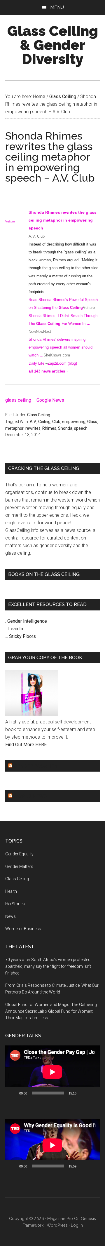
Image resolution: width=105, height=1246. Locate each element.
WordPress (57, 1225)
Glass (92, 421)
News (10, 916)
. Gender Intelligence (26, 621)
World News (30, 796)
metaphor (14, 428)
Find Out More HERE (26, 744)
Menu (57, 7)
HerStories (15, 904)
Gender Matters (19, 866)
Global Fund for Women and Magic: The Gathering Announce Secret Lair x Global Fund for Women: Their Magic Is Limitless (51, 1011)
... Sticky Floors (20, 636)
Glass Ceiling (38, 415)
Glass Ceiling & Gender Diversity (52, 45)
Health (11, 891)
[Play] (13, 1093)
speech (81, 428)
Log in (77, 1225)
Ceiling (44, 421)
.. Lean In (14, 628)
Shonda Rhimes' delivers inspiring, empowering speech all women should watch (60, 347)
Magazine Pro (60, 1218)
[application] (52, 1072)
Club (56, 421)
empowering (73, 421)
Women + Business (23, 928)
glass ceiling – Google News (34, 400)
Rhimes (49, 428)
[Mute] (83, 1093)
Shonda (65, 428)
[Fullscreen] (92, 1093)
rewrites (33, 428)
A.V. (33, 421)
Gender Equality (35, 766)
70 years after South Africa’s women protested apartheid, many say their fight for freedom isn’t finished (48, 966)
